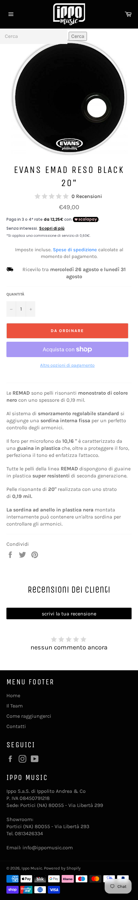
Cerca (77, 36)
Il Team (14, 706)
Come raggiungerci (28, 716)
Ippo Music (32, 868)
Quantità (15, 294)
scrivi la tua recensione (69, 614)
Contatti (16, 726)
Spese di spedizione (75, 250)
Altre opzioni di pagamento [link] (67, 365)
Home (13, 695)
